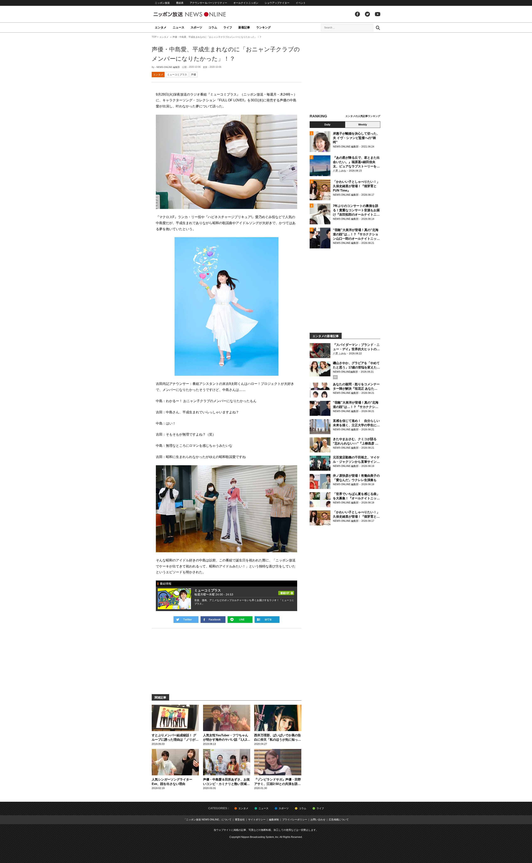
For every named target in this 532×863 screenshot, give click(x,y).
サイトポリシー (257, 819)
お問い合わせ (317, 819)
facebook (357, 14)
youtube (377, 14)
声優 (193, 74)
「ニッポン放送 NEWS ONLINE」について (207, 819)
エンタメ (160, 27)
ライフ (227, 27)
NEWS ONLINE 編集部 (168, 67)
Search (377, 27)
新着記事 (244, 27)
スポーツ (196, 27)
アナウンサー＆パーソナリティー (208, 2)
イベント (301, 2)
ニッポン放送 (162, 2)
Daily (327, 124)
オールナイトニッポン (245, 2)
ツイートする (186, 619)
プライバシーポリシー (294, 819)
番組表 (179, 2)
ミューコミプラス (177, 74)
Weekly (362, 124)
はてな (267, 619)
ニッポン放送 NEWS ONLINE (197, 14)
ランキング (263, 27)
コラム (212, 27)
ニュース (178, 27)
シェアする (213, 619)
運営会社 (240, 819)
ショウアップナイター (277, 2)
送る (240, 619)
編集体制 (274, 819)
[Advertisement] (345, 74)
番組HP (286, 591)
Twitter (367, 14)
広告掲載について (339, 819)
